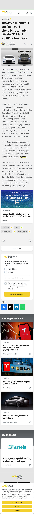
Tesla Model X (22, 231)
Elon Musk (13, 69)
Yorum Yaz (17, 248)
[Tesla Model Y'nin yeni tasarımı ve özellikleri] (17, 401)
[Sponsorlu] (17, 199)
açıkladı (23, 157)
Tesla (20, 69)
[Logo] (6, 13)
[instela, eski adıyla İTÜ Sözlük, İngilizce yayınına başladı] (17, 447)
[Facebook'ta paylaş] (4, 307)
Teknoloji (5, 19)
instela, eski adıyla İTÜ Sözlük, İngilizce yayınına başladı (17, 459)
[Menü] (31, 13)
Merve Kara (7, 465)
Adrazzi (5, 220)
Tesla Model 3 (7, 231)
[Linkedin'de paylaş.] (17, 307)
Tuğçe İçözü (7, 388)
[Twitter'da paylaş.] (11, 307)
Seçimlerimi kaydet (17, 294)
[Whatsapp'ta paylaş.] (23, 307)
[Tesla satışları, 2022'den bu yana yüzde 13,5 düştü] (17, 367)
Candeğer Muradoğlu (10, 354)
